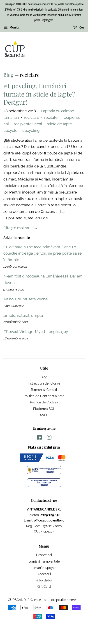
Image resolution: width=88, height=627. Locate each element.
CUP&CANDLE (19, 600)
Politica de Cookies (44, 402)
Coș (82, 28)
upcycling (31, 130)
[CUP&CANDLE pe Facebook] (39, 438)
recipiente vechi (28, 124)
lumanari (11, 117)
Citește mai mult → (20, 228)
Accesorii (44, 574)
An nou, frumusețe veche (25, 299)
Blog (8, 74)
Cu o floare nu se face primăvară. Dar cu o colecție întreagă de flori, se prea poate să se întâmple (42, 253)
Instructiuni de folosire (44, 383)
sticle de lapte (59, 124)
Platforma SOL (44, 409)
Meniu (14, 27)
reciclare (31, 117)
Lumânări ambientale (44, 561)
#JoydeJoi (44, 580)
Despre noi (44, 555)
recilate (51, 117)
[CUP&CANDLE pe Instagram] (48, 438)
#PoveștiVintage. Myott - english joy (35, 331)
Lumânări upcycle (44, 568)
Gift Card (44, 586)
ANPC (44, 415)
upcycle (10, 130)
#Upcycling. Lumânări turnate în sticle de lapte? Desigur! (39, 93)
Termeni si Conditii (44, 390)
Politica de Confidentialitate (44, 396)
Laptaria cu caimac (57, 111)
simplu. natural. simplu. (23, 315)
